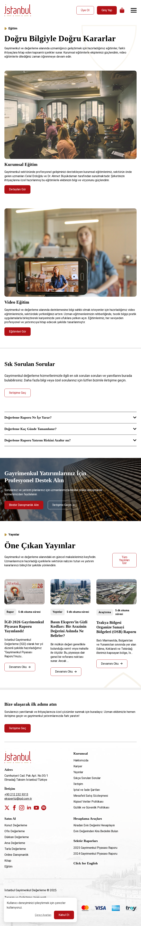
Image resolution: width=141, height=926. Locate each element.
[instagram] (21, 807)
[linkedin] (29, 807)
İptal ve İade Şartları (86, 790)
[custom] (43, 807)
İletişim (78, 784)
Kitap (7, 860)
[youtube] (36, 807)
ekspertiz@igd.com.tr (18, 798)
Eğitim (8, 866)
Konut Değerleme (15, 825)
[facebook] (14, 807)
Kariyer (77, 766)
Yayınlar (57, 611)
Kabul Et (64, 915)
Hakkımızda (80, 760)
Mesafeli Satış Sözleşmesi (90, 795)
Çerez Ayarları (43, 914)
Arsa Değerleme (14, 843)
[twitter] (7, 807)
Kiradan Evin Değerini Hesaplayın (94, 825)
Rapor (10, 611)
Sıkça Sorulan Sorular (87, 778)
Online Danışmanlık (16, 854)
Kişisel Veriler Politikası (88, 801)
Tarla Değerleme (15, 849)
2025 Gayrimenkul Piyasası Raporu (95, 847)
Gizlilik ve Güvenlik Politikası (91, 807)
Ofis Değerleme (14, 831)
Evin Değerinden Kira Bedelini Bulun (95, 831)
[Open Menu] (134, 10)
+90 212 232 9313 (16, 794)
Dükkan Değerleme (16, 837)
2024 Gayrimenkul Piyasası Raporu (95, 853)
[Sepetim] (122, 10)
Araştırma (105, 612)
